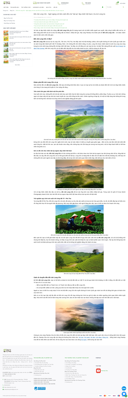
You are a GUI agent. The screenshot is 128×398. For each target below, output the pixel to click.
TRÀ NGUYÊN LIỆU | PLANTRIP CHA (43, 357)
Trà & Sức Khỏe (78, 376)
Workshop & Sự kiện (38, 7)
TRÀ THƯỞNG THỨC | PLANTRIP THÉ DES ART (77, 357)
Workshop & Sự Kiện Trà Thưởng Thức (75, 380)
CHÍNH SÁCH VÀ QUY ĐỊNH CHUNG (43, 378)
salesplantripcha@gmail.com (11, 389)
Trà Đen (73, 366)
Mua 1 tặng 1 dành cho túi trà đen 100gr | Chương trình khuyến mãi (50, 27)
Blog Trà (48, 7)
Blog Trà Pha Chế (8, 18)
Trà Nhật (73, 364)
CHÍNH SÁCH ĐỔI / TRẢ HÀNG (41, 382)
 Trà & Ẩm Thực (69, 376)
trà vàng (99, 337)
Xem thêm (17, 64)
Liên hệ (55, 7)
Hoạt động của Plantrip (9, 23)
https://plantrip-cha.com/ (10, 387)
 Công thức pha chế (39, 369)
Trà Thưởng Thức (26, 7)
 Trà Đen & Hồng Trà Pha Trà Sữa (42, 366)
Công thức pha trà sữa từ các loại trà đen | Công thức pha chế (49, 23)
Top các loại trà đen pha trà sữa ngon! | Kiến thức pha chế (48, 25)
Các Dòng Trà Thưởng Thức (72, 361)
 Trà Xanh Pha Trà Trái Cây (41, 362)
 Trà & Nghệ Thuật (70, 378)
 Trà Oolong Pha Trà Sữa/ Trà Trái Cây (43, 364)
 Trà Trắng (68, 362)
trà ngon (84, 339)
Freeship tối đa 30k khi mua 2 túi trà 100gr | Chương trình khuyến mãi (51, 19)
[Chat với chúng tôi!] (124, 394)
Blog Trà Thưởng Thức (9, 20)
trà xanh (87, 337)
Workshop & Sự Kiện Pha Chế (41, 373)
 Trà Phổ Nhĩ (68, 368)
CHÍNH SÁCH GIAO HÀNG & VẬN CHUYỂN (44, 383)
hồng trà (105, 337)
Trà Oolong (79, 364)
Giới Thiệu (6, 7)
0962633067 (7, 385)
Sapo (25, 395)
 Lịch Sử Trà (68, 373)
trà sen (81, 337)
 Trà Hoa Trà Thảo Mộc (71, 369)
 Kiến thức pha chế (39, 371)
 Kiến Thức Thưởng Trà (71, 375)
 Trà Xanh (67, 364)
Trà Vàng (74, 362)
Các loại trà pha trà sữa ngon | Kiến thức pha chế (46, 21)
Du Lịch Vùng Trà (82, 375)
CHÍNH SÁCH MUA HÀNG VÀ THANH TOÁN (45, 380)
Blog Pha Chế (37, 368)
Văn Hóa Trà (75, 373)
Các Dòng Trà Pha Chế (39, 361)
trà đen (93, 337)
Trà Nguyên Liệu (14, 7)
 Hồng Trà (68, 366)
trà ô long (119, 46)
